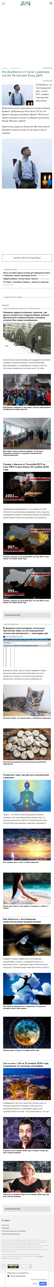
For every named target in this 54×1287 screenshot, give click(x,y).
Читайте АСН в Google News (27, 258)
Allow (43, 1284)
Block (35, 1284)
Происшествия (15, 68)
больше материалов (12, 615)
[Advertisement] (27, 35)
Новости (5, 68)
